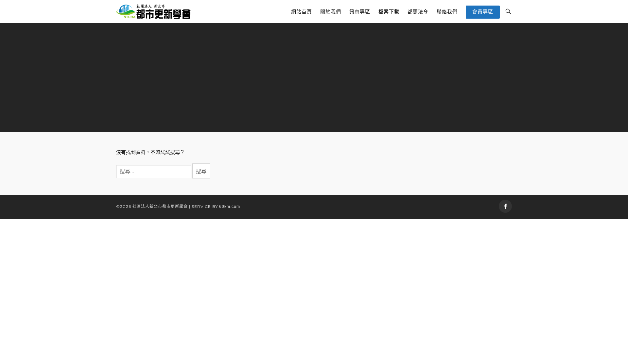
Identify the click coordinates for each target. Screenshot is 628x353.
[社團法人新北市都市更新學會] (153, 11)
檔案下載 (388, 11)
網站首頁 (301, 11)
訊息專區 (359, 11)
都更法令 (418, 11)
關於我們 (330, 11)
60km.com (229, 206)
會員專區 (482, 11)
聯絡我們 (447, 11)
